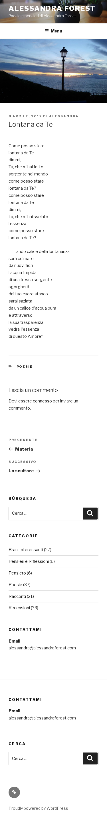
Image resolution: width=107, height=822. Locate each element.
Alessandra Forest (52, 8)
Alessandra (64, 116)
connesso (42, 401)
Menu (56, 30)
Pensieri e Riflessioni (29, 561)
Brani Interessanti (26, 549)
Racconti (17, 596)
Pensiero (17, 573)
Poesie (25, 367)
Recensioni (19, 607)
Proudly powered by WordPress (38, 808)
